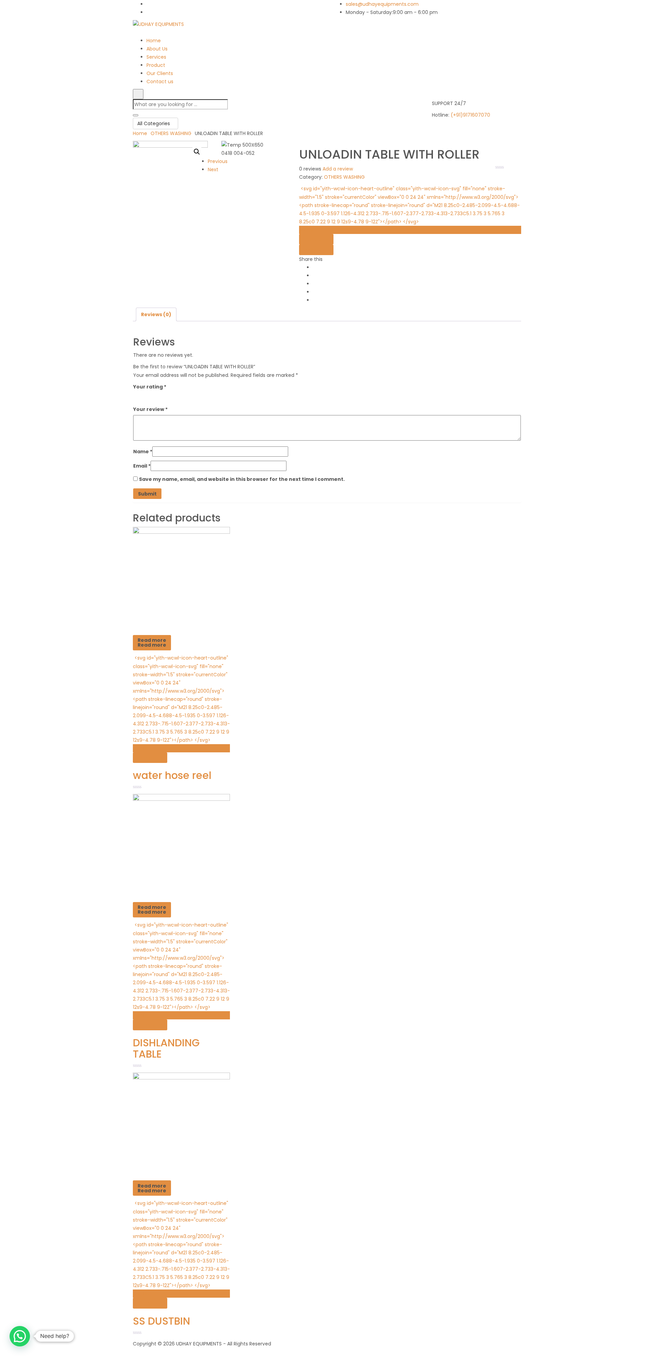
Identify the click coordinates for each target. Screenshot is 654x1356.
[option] (181, 660)
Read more (152, 642)
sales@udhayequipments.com (382, 4)
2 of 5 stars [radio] (147, 397)
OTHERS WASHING (171, 133)
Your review (150, 409)
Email (142, 465)
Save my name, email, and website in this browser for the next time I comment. (242, 479)
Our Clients (159, 73)
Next (213, 169)
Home (153, 40)
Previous (218, 161)
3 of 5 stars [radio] (156, 397)
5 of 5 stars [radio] (175, 397)
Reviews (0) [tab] (156, 314)
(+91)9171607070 (470, 115)
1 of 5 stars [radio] (137, 397)
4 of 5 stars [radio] (166, 397)
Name (142, 451)
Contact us (159, 81)
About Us (157, 48)
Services (156, 57)
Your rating (149, 386)
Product (155, 65)
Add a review (338, 168)
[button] (197, 152)
